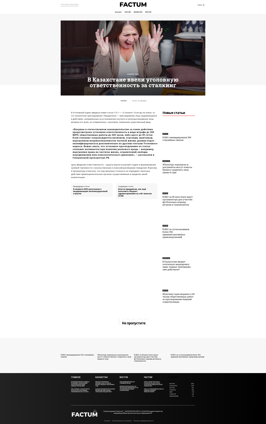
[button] (201, 5)
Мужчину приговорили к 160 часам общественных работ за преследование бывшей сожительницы (179, 298)
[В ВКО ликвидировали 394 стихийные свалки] (179, 127)
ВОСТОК (165, 134)
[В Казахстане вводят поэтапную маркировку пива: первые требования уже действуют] (179, 251)
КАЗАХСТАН (133, 74)
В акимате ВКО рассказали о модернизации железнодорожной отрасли (90, 191)
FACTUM (165, 193)
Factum (123, 101)
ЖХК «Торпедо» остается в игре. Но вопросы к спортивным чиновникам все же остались (80, 390)
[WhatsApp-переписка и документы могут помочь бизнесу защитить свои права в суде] (179, 154)
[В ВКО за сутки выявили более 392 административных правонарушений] (179, 218)
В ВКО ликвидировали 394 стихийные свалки (177, 138)
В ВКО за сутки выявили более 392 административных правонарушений (176, 233)
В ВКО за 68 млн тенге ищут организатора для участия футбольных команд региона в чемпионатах (178, 200)
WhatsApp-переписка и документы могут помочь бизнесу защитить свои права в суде (177, 168)
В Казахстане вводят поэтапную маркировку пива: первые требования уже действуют (177, 265)
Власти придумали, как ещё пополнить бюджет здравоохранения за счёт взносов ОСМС (135, 192)
